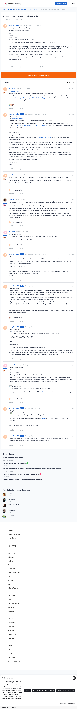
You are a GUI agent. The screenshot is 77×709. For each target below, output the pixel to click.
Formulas (6, 465)
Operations (11, 569)
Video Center (12, 596)
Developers (11, 623)
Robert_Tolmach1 (14, 25)
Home (3, 9)
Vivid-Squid (12, 88)
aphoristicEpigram (13, 504)
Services (10, 619)
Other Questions (33, 9)
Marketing (11, 565)
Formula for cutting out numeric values (14, 463)
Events (10, 592)
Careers (10, 646)
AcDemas (10, 493)
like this (44, 392)
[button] (2, 4)
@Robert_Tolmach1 (16, 91)
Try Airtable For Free (14, 661)
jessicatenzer (11, 499)
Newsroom (11, 657)
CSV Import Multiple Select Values (13, 458)
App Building (12, 546)
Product (10, 561)
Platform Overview (14, 534)
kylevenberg (11, 510)
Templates (11, 630)
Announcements (8, 471)
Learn (9, 584)
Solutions (11, 557)
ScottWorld (11, 515)
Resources (11, 611)
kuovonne (11, 199)
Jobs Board (6, 476)
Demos (10, 600)
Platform (11, 530)
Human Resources (14, 573)
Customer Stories (13, 603)
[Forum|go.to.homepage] (13, 3)
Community (10, 9)
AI (8, 550)
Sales (9, 576)
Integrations (12, 538)
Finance (10, 580)
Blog (9, 650)
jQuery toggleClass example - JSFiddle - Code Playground (31, 98)
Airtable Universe (13, 634)
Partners (10, 615)
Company (11, 638)
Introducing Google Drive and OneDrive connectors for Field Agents (22, 480)
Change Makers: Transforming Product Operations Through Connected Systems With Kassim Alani (32, 469)
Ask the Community (21, 9)
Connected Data (13, 553)
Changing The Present (44, 138)
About (10, 642)
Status (10, 653)
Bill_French (12, 232)
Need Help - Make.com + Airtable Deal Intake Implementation (21, 474)
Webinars (11, 607)
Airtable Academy (13, 588)
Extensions (11, 542)
